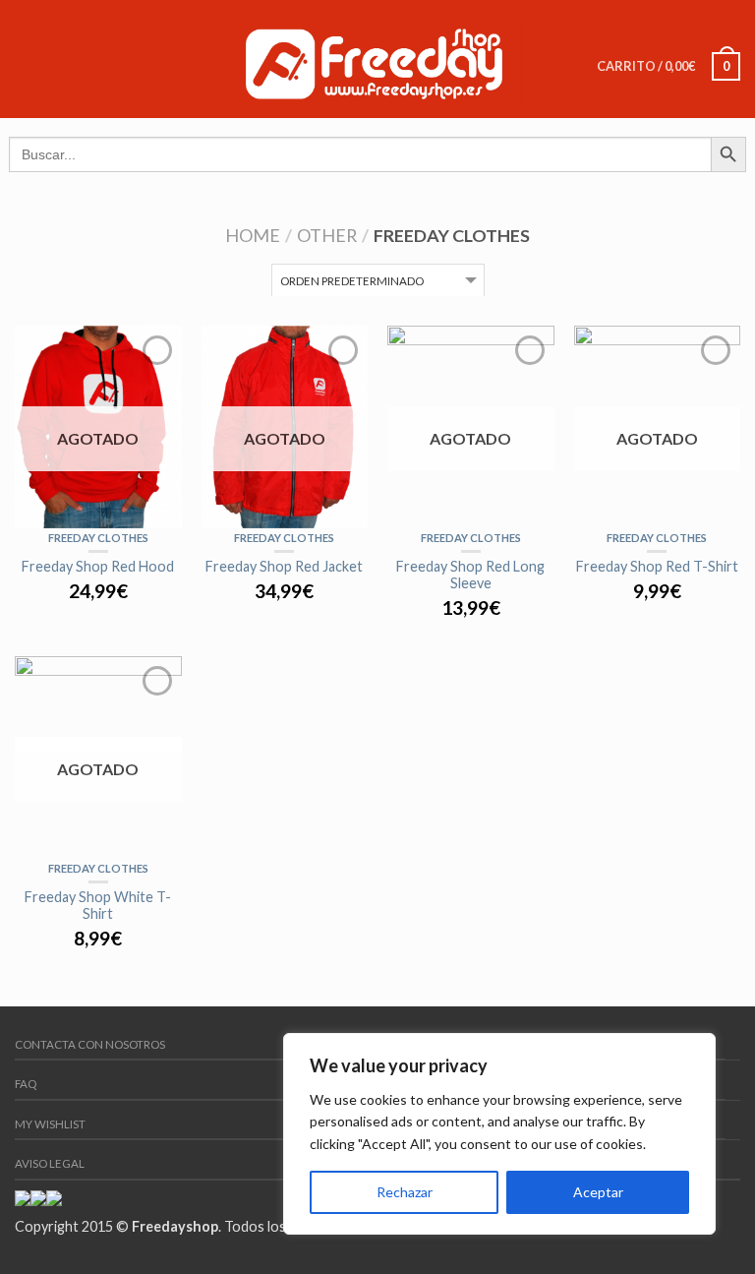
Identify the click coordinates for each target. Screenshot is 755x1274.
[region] (499, 1134)
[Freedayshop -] (374, 58)
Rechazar (405, 1191)
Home (252, 235)
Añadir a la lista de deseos (157, 350)
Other (327, 235)
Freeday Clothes (98, 537)
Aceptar (598, 1191)
